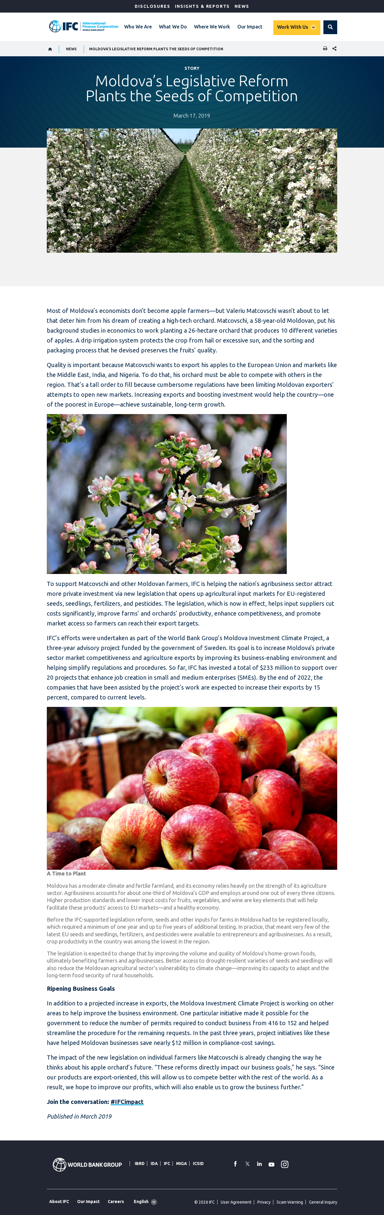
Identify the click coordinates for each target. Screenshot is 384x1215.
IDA (154, 1163)
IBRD (140, 1163)
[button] (330, 27)
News (242, 6)
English (141, 1201)
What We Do (173, 26)
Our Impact (249, 26)
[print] (324, 49)
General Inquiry (323, 1202)
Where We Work (212, 26)
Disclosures (152, 6)
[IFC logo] (84, 26)
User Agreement (236, 1202)
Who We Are (138, 26)
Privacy (264, 1202)
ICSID (198, 1163)
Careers (116, 1201)
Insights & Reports (202, 6)
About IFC (59, 1201)
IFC (167, 1163)
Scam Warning (290, 1202)
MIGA (181, 1163)
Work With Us (292, 27)
